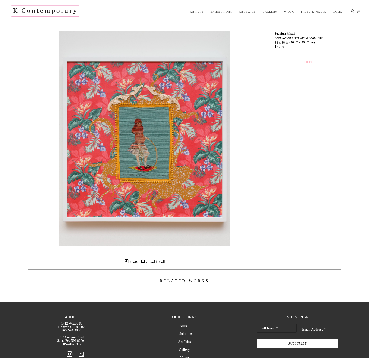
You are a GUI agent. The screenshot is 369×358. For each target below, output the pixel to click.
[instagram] (69, 354)
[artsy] (81, 354)
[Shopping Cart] (358, 11)
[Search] (352, 11)
